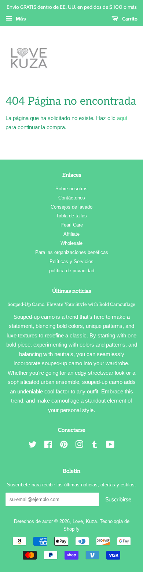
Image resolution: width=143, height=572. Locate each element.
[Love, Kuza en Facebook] (48, 446)
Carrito (129, 18)
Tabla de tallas (71, 215)
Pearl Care (71, 225)
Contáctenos (71, 198)
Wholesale (71, 243)
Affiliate (71, 234)
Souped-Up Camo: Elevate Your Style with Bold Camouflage (71, 304)
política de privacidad (71, 270)
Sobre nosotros (71, 188)
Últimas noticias (71, 291)
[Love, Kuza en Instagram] (79, 446)
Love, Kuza (85, 521)
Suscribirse (118, 499)
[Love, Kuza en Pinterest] (64, 446)
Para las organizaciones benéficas (71, 252)
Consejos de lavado (71, 207)
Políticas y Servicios (72, 261)
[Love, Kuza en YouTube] (110, 446)
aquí (122, 118)
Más (20, 19)
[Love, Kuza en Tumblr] (95, 446)
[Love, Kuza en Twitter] (33, 446)
